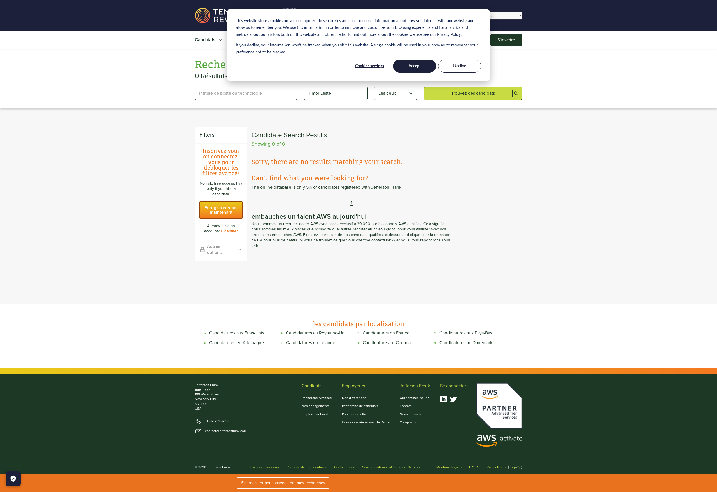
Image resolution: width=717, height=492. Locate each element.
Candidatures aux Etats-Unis (236, 333)
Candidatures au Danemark (465, 343)
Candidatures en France (386, 333)
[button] (347, 203)
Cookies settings (369, 66)
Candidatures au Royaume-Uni (316, 333)
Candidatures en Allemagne (236, 343)
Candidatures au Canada (387, 343)
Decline (459, 66)
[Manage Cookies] (13, 478)
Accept (415, 66)
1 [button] (351, 203)
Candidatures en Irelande (310, 343)
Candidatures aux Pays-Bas (465, 333)
